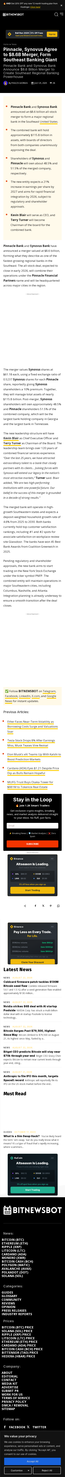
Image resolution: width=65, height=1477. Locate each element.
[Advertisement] (32, 328)
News (14, 44)
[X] (43, 906)
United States (49, 121)
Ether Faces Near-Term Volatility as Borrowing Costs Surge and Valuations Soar (32, 726)
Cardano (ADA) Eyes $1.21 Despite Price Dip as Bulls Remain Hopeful (33, 770)
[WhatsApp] (58, 906)
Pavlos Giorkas (20, 83)
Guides (8, 1132)
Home (6, 44)
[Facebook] (35, 906)
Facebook (11, 696)
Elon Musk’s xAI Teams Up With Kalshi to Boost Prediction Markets (34, 756)
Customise (16, 1470)
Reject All (47, 1470)
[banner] (32, 34)
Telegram (49, 691)
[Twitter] (28, 1427)
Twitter (39, 1427)
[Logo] (13, 14)
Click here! (35, 7)
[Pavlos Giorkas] (6, 83)
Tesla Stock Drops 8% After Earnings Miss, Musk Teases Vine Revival (31, 742)
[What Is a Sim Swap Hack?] (33, 1114)
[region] (32, 1454)
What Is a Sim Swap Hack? (22, 1136)
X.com (36, 696)
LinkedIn (24, 696)
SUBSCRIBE (32, 843)
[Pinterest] (50, 906)
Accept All (32, 1461)
